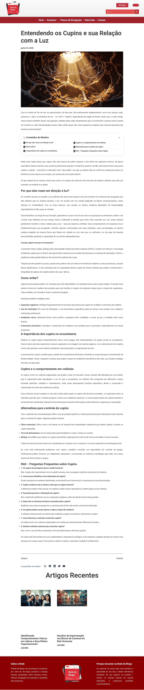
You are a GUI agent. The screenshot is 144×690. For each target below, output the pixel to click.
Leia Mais (24, 648)
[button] (45, 566)
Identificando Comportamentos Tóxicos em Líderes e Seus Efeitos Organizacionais (34, 639)
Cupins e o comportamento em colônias (91, 143)
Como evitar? (31, 147)
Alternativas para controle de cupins (89, 147)
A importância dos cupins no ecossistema (41, 151)
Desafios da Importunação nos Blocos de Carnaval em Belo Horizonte (71, 638)
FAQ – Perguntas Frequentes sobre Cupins (92, 151)
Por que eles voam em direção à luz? (40, 143)
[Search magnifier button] (137, 11)
